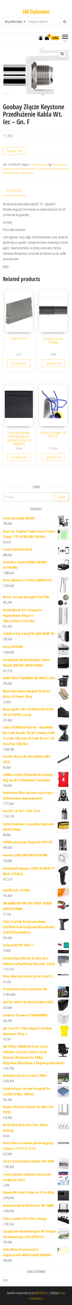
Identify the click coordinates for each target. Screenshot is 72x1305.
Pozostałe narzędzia (38, 164)
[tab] (17, 191)
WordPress (41, 1293)
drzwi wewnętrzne (28, 168)
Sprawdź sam (14, 151)
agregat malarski (60, 164)
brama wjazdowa (10, 168)
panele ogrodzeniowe (23, 173)
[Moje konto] (41, 38)
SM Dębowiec (36, 11)
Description (14, 190)
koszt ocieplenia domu (48, 168)
